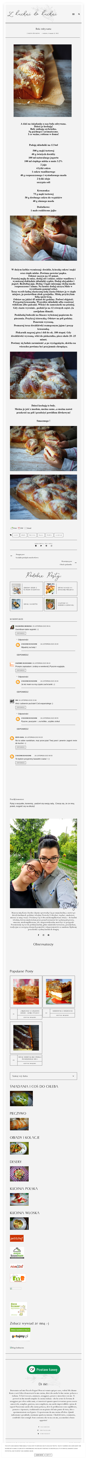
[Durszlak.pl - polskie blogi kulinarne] (17, 1347)
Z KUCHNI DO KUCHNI (29, 644)
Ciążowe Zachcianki (23, 663)
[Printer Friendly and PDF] (21, 529)
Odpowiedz (21, 633)
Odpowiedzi (23, 640)
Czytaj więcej (30, 1017)
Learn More (39, 1455)
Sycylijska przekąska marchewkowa (27, 558)
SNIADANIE (58, 535)
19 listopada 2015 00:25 (34, 737)
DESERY (23, 535)
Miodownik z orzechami (62, 1011)
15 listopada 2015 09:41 (42, 626)
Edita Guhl (19, 737)
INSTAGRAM (45, 1430)
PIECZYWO (32, 535)
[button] (74, 10)
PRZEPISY (49, 535)
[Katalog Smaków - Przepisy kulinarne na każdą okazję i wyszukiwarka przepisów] (17, 1258)
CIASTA (16, 535)
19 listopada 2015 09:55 (49, 718)
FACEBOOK (45, 1427)
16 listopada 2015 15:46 (28, 700)
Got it (48, 1455)
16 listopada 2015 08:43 (41, 663)
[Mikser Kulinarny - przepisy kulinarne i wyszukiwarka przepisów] (18, 1315)
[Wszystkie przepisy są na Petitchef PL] (17, 1241)
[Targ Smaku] (15, 1289)
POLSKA (41, 535)
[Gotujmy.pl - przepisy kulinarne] (20, 1341)
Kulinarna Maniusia (23, 626)
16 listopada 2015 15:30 (49, 644)
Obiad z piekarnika (66, 564)
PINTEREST (45, 1433)
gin (16, 700)
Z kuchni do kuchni (32, 13)
